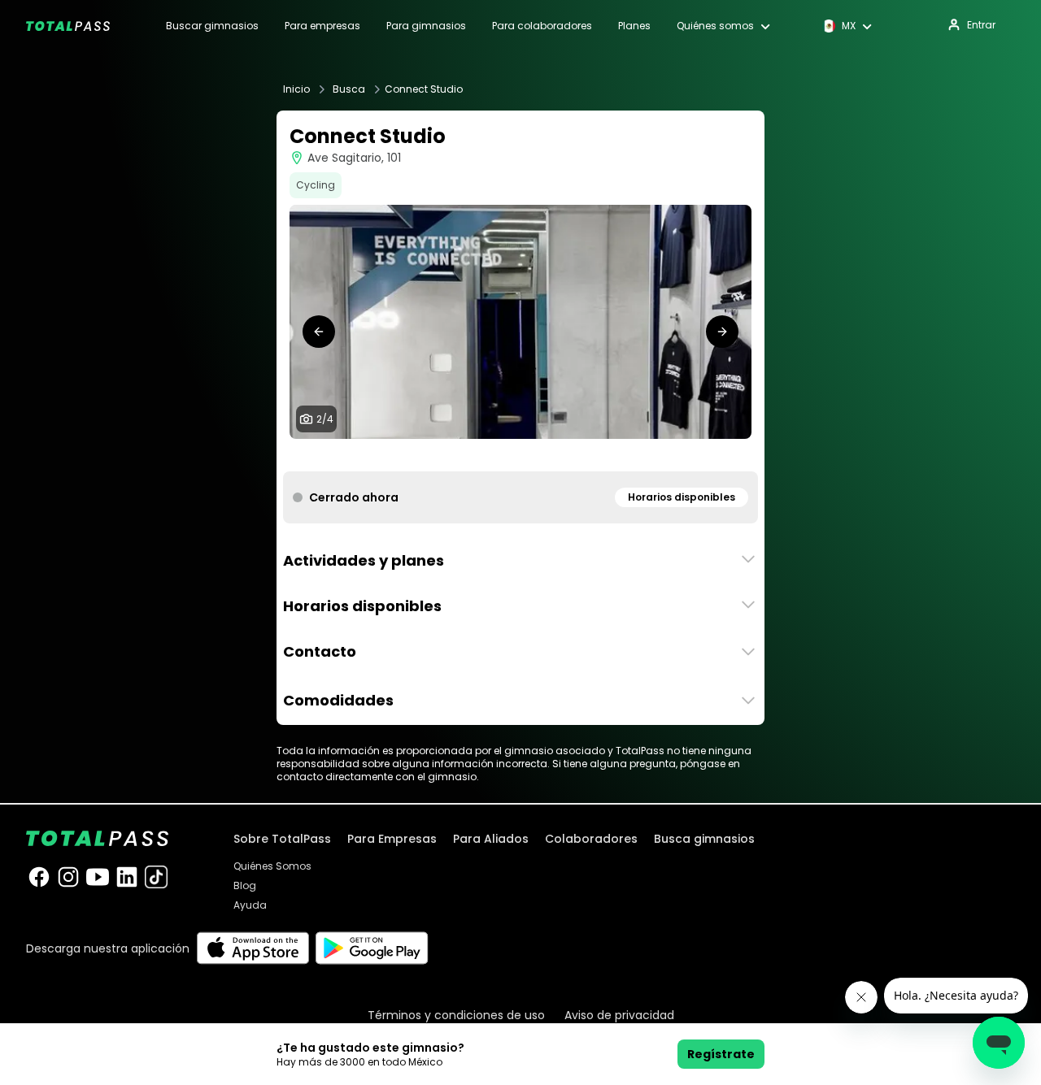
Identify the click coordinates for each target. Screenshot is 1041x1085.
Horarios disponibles (681, 497)
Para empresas (322, 26)
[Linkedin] (126, 877)
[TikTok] (156, 877)
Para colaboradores (542, 26)
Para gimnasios (426, 26)
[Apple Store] (252, 948)
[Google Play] (372, 948)
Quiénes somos (715, 26)
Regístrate (721, 1054)
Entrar (981, 25)
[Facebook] (39, 877)
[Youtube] (97, 877)
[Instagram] (68, 877)
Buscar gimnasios (212, 26)
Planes (634, 26)
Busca (349, 89)
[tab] (501, 455)
